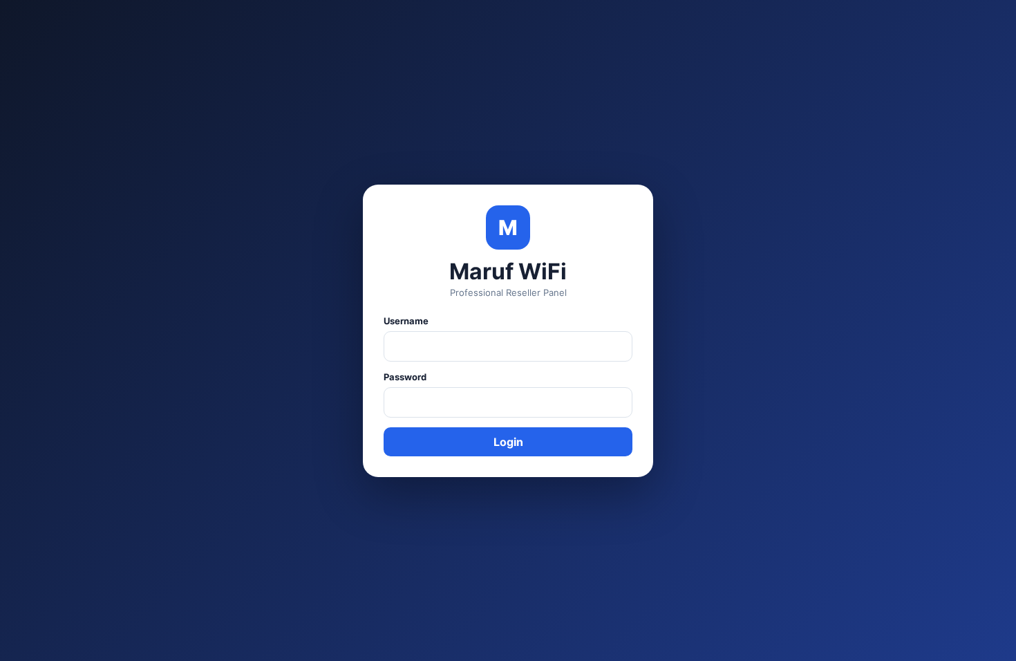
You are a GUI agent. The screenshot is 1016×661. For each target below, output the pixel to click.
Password (405, 376)
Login (508, 442)
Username (406, 320)
